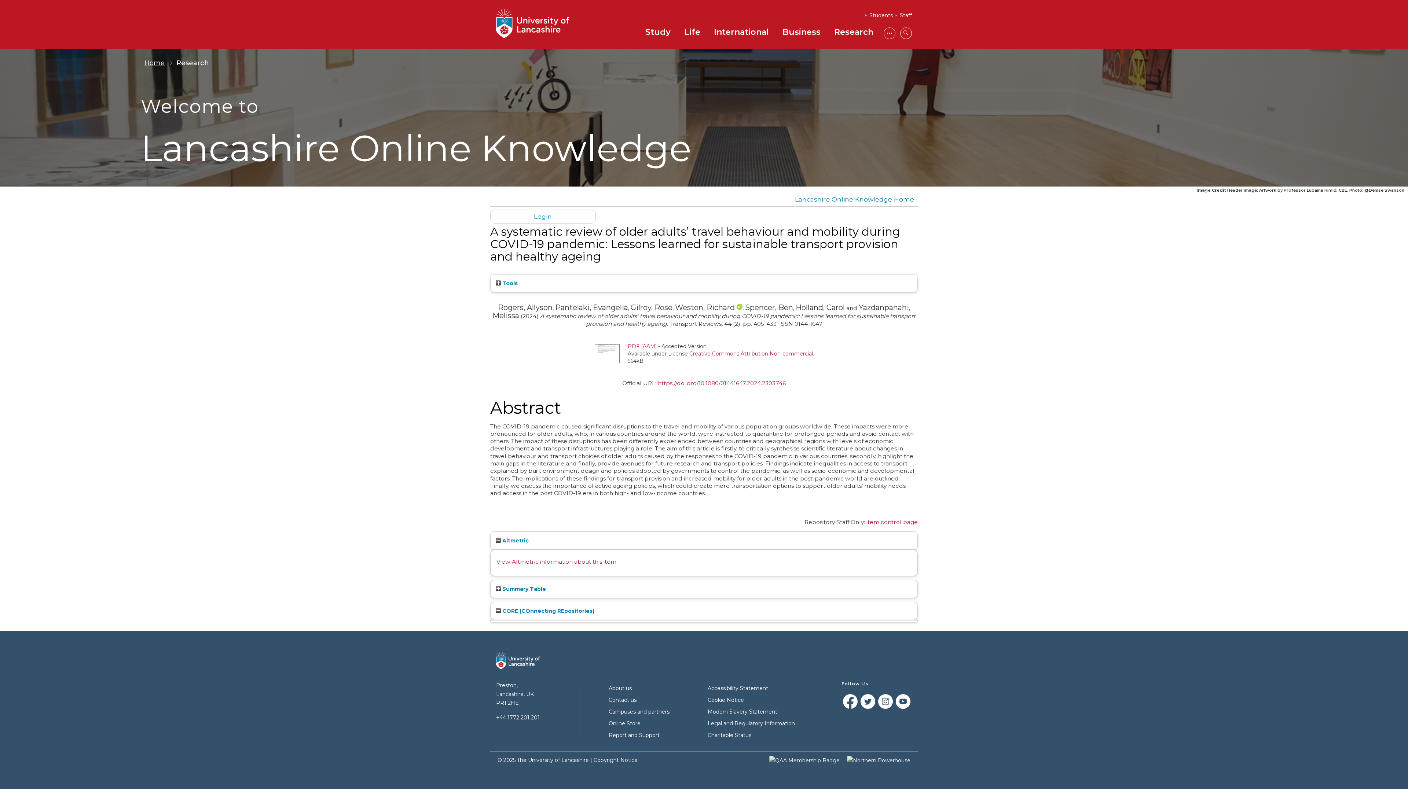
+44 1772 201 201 (518, 717)
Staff (906, 15)
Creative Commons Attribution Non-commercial (751, 353)
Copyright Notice (616, 760)
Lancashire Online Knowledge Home (854, 199)
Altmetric (515, 540)
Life (692, 32)
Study (658, 32)
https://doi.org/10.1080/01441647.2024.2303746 (722, 383)
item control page (892, 522)
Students (881, 15)
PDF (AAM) (642, 346)
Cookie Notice (726, 700)
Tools (509, 283)
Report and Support (634, 735)
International (741, 32)
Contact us (623, 700)
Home (154, 63)
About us (620, 688)
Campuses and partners (639, 711)
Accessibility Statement (738, 688)
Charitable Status (729, 735)
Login (543, 216)
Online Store (625, 723)
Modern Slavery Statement (742, 711)
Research (853, 32)
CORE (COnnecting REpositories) (547, 611)
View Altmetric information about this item (556, 561)
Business (801, 32)
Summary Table (523, 589)
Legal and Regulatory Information (751, 723)
